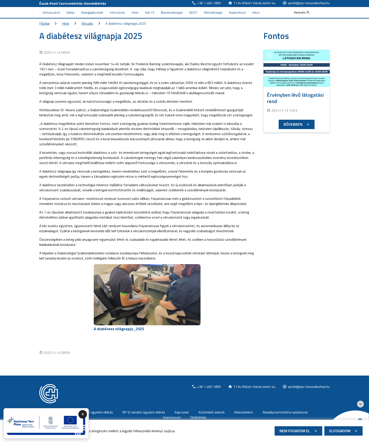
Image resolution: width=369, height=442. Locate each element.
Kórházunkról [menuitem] (51, 12)
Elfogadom (339, 431)
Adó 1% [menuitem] (149, 12)
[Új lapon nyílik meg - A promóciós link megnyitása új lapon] (46, 423)
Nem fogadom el (295, 431)
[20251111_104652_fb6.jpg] (147, 294)
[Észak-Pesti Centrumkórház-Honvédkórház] (48, 393)
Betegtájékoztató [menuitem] (92, 12)
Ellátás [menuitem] (71, 12)
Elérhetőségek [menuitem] (213, 12)
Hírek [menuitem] (135, 12)
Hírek (65, 23)
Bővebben (293, 124)
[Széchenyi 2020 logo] (360, 404)
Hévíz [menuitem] (256, 12)
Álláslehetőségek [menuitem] (172, 12)
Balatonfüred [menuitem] (237, 12)
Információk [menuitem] (117, 12)
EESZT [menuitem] (193, 12)
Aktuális (87, 23)
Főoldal (44, 23)
